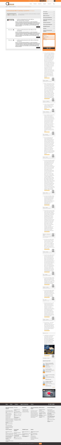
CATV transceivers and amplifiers (17, 410)
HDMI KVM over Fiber (8, 415)
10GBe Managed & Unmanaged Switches (35, 432)
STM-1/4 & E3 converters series (9, 435)
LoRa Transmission (33, 417)
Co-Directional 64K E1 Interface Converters (24, 6)
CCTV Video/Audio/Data (9, 414)
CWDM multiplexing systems (50, 410)
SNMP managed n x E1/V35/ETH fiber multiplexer (51, 413)
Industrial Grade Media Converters (42, 410)
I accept (40, 443)
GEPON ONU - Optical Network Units (17, 414)
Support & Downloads (24, 404)
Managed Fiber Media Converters (42, 417)
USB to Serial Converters (34, 411)
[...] (54, 370)
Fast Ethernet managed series (34, 438)
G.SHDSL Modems (8, 439)
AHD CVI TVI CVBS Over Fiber (9, 410)
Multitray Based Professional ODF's (17, 437)
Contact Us (49, 3)
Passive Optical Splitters (17, 411)
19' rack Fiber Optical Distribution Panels (16, 435)
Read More (38, 37)
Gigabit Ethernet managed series (34, 434)
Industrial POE (32, 439)
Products (35, 3)
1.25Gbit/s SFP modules (25, 410)
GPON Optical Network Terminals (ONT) (17, 417)
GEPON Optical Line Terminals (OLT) (17, 412)
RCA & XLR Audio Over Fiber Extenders (9, 422)
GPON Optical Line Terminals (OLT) (17, 416)
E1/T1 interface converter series (9, 432)
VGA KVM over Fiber (8, 416)
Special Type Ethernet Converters (8, 438)
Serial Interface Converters (34, 410)
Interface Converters (12, 6)
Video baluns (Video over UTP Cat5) (9, 412)
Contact (32, 404)
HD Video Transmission (8, 413)
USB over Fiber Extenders (9, 425)
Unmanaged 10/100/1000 (42, 412)
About (11, 404)
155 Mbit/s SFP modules (25, 409)
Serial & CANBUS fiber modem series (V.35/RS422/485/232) (51, 416)
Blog (54, 3)
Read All (53, 387)
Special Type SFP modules (25, 411)
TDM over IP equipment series (9, 434)
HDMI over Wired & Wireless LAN (9, 424)
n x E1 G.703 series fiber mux (51, 411)
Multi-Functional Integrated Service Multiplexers (25, 436)
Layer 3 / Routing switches (34, 433)
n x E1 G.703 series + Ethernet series (51, 419)
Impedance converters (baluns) (9, 433)
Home (31, 3)
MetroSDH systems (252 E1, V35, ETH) (25, 434)
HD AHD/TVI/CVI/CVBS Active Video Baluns (9, 428)
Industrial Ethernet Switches (34, 416)
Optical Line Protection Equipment (50, 421)
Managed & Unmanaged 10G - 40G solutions (43, 415)
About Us (39, 3)
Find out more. (36, 443)
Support (44, 3)
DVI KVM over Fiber (8, 417)
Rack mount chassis (41, 411)
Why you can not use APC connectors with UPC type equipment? (49, 364)
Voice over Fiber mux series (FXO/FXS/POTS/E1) (50, 414)
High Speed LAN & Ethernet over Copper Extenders (9, 436)
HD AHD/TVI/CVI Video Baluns (9, 426)
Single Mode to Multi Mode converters (42, 413)
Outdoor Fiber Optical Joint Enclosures (17, 433)
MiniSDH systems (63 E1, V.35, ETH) (26, 432)
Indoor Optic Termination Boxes (18, 434)
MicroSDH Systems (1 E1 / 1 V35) (26, 433)
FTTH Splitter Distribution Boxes (18, 438)
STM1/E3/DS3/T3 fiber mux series (50, 418)
